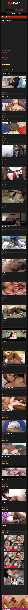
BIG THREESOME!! (6, 89)
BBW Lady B (4, 525)
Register (14, 6)
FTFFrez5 (4, 341)
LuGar (3, 249)
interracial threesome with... (8, 157)
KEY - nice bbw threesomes (8, 112)
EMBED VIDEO (5, 57)
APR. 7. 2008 (4, 364)
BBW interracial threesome (7, 387)
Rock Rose (4, 272)
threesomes (18, 67)
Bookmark (10, 6)
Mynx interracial (5, 456)
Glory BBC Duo (5, 479)
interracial (11, 67)
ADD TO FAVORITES (6, 54)
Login (18, 6)
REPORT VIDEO (5, 61)
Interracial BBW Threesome (8, 135)
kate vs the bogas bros (7, 433)
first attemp (4, 502)
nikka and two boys (6, 295)
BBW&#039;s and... (6, 318)
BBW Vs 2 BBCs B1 (6, 180)
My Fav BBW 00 (5, 226)
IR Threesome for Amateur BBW (9, 203)
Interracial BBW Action (7, 410)
